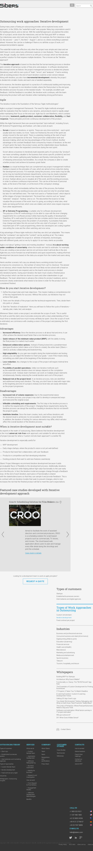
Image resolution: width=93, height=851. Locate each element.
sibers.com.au (81, 844)
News (43, 754)
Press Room (45, 764)
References (60, 756)
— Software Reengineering (30, 762)
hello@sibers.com (76, 832)
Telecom (59, 661)
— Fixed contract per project (9, 773)
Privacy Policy (63, 844)
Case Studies (61, 750)
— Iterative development (7, 770)
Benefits (29, 799)
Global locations (80, 751)
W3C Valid (72, 844)
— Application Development (30, 757)
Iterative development (63, 618)
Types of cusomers (6, 748)
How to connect (79, 748)
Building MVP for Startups (65, 677)
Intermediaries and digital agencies (68, 599)
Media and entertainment (65, 655)
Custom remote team (64, 615)
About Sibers (46, 748)
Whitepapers (64, 672)
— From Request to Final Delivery (31, 784)
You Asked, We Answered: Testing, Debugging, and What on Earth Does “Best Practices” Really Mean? (74, 702)
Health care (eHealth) (63, 647)
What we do (30, 748)
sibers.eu (90, 844)
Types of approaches (6, 764)
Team (43, 751)
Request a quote (35, 581)
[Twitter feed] (70, 837)
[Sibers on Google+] (80, 837)
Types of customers (68, 589)
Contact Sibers (66, 729)
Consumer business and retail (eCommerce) (72, 636)
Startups (59, 593)
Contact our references (78, 760)
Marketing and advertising (65, 652)
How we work (30, 780)
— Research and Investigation (31, 776)
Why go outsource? (63, 715)
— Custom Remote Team (7, 767)
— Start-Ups (4, 751)
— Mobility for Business (30, 771)
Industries (63, 629)
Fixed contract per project (65, 620)
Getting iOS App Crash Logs (66, 698)
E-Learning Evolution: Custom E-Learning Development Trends (70, 695)
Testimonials (61, 753)
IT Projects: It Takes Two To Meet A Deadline (72, 691)
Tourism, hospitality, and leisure (67, 663)
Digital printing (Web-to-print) (66, 639)
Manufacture (61, 650)
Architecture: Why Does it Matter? (68, 679)
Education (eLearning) (64, 642)
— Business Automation (30, 766)
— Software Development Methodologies (31, 794)
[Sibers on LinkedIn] (75, 837)
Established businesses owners (67, 596)
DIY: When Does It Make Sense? (67, 718)
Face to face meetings (78, 755)
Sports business (62, 658)
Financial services (62, 644)
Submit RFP (78, 764)
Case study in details (26, 553)
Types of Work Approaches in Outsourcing (73, 609)
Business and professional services (69, 633)
